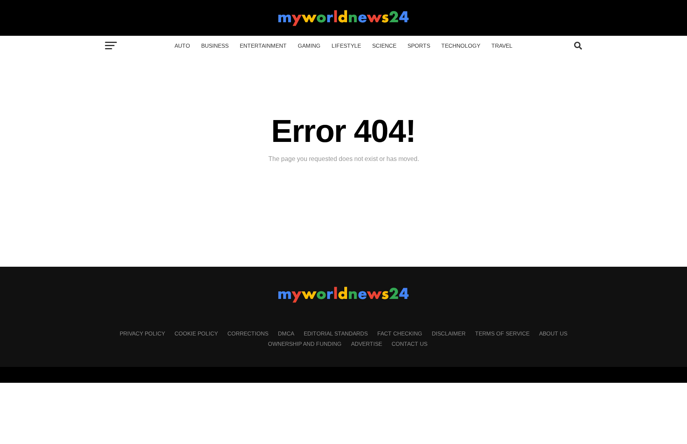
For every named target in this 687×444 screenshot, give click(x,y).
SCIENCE (384, 46)
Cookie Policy (196, 333)
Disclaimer (449, 333)
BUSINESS (215, 46)
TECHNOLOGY (460, 46)
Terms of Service (502, 333)
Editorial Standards (336, 333)
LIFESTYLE (346, 46)
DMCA (286, 333)
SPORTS (419, 46)
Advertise (366, 344)
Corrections (247, 333)
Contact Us (409, 344)
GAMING (309, 46)
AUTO (182, 46)
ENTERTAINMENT (263, 46)
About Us (553, 333)
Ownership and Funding (305, 344)
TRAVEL (501, 46)
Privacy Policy (142, 333)
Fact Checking (399, 333)
